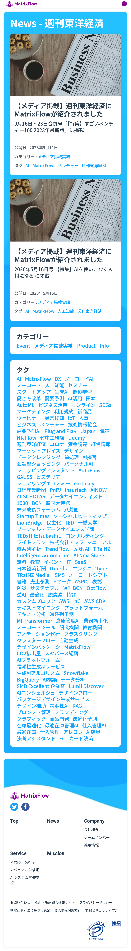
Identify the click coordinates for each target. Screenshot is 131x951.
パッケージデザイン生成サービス (53, 699)
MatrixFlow (43, 311)
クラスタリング (81, 633)
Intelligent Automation (43, 555)
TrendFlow (57, 548)
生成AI (61, 391)
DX (58, 378)
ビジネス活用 (52, 404)
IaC (77, 600)
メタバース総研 (61, 653)
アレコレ (73, 731)
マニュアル (99, 542)
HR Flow (26, 437)
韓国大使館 (58, 502)
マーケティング (33, 411)
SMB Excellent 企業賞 (41, 685)
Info (104, 345)
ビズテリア (48, 476)
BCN (37, 502)
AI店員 (93, 731)
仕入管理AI (94, 725)
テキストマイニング (38, 607)
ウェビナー (29, 417)
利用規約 (64, 411)
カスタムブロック (36, 600)
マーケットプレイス (38, 450)
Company (94, 821)
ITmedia (59, 568)
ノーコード (29, 385)
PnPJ (55, 489)
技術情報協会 (82, 424)
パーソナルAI (78, 463)
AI (27, 165)
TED (69, 522)
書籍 (21, 581)
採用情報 (91, 845)
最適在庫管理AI (61, 725)
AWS (64, 600)
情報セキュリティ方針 (101, 910)
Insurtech (76, 489)
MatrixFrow (43, 165)
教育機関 (92, 627)
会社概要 (91, 829)
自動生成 (68, 640)
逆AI (21, 594)
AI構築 (50, 679)
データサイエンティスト (75, 496)
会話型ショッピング (39, 463)
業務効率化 (96, 620)
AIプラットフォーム (38, 659)
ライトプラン (31, 542)
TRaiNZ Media (33, 574)
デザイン (74, 450)
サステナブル (44, 587)
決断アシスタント (36, 738)
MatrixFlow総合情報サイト (54, 902)
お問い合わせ (20, 902)
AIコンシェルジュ (36, 692)
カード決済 (81, 738)
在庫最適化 (29, 725)
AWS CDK (95, 600)
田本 (91, 398)
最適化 (37, 594)
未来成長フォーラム (38, 509)
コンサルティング (85, 535)
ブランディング (71, 712)
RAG (77, 705)
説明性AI (59, 705)
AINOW (98, 489)
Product (86, 345)
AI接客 (90, 457)
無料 (21, 561)
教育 (35, 561)
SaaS (80, 561)
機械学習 (82, 391)
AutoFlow (90, 470)
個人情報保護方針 (67, 910)
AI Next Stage (89, 555)
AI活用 (75, 398)
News (53, 821)
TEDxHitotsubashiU (39, 535)
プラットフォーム (83, 607)
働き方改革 (29, 398)
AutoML (26, 404)
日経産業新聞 (31, 489)
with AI (81, 548)
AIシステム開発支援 (25, 880)
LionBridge (30, 522)
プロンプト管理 (34, 712)
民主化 (53, 522)
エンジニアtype (89, 568)
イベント (53, 561)
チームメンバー (97, 837)
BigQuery (28, 679)
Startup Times (33, 515)
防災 (21, 587)
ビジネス (26, 424)
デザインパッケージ (38, 646)
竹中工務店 (52, 437)
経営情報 (101, 444)
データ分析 (73, 679)
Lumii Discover (86, 685)
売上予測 (40, 581)
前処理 (71, 457)
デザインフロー (75, 692)
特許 (71, 594)
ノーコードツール (36, 627)
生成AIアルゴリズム (38, 672)
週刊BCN (73, 587)
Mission (55, 853)
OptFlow (97, 587)
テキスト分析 (31, 614)
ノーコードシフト (87, 574)
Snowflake (76, 672)
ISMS (59, 574)
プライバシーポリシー (95, 902)
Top (14, 821)
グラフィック (31, 718)
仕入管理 (49, 731)
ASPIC (82, 581)
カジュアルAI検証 (24, 869)
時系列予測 (62, 614)
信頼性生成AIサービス (41, 666)
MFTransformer (34, 620)
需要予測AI (29, 430)
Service (18, 853)
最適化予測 (85, 718)
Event (23, 345)
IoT (71, 417)
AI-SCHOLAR (31, 496)
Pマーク (62, 581)
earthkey (84, 483)
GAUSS (24, 476)
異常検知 (54, 417)
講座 (104, 430)
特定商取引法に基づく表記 (30, 910)
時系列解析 (29, 548)
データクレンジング (39, 457)
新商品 (84, 411)
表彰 (97, 581)
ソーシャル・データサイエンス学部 (55, 528)
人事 (84, 417)
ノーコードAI (79, 378)
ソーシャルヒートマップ (80, 515)
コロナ (57, 444)
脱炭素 (55, 594)
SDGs (105, 404)
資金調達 (77, 444)
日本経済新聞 (31, 568)
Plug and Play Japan (70, 430)
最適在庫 (26, 731)
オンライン (83, 404)
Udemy (76, 437)
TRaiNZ (101, 548)
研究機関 (69, 627)
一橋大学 (87, 522)
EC (62, 738)
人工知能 (66, 311)
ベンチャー (68, 165)
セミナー (77, 385)
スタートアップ (34, 391)
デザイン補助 (31, 705)
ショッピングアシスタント (46, 470)
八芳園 (71, 509)
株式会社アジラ (66, 542)
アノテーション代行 (38, 633)
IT (69, 561)
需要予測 (54, 398)
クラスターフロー (36, 640)
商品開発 (59, 718)
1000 (22, 502)
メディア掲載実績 (54, 156)
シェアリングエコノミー (43, 483)
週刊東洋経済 (94, 165)
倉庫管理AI (68, 620)
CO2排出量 (29, 653)
